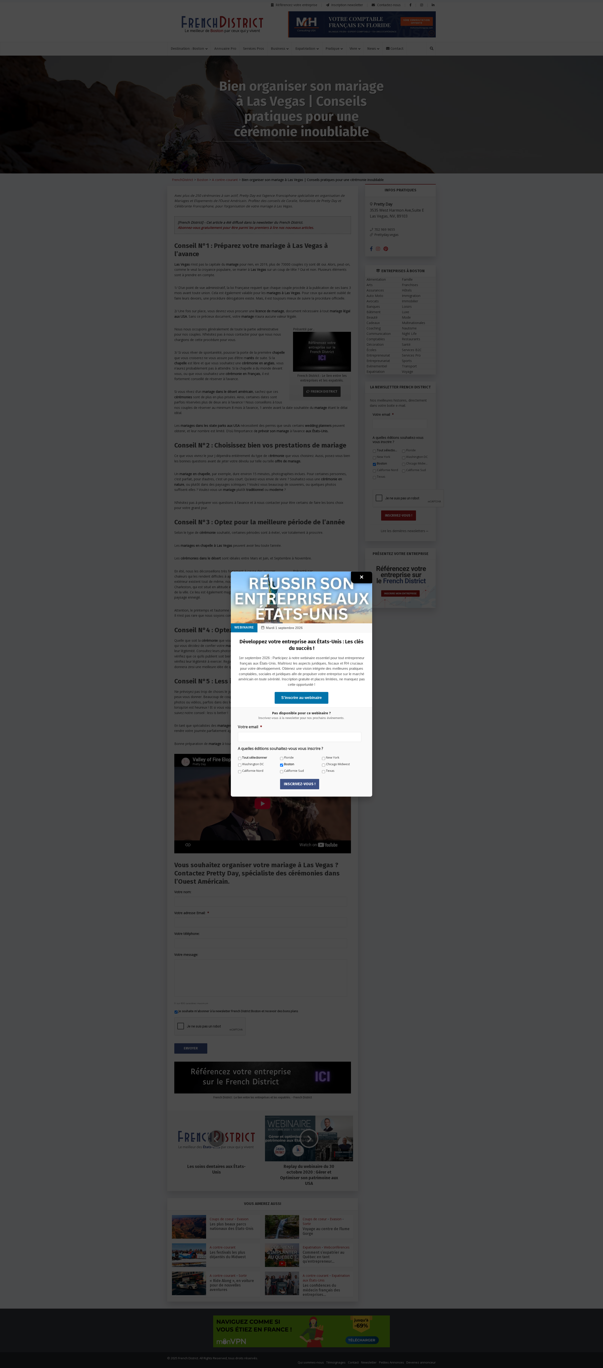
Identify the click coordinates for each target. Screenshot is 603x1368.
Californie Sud (294, 771)
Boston (289, 764)
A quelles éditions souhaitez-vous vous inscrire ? (280, 748)
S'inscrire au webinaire (301, 698)
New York (332, 758)
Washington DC (253, 764)
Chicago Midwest (338, 764)
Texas (330, 771)
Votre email (250, 726)
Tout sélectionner (254, 758)
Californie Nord (252, 771)
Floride (289, 758)
